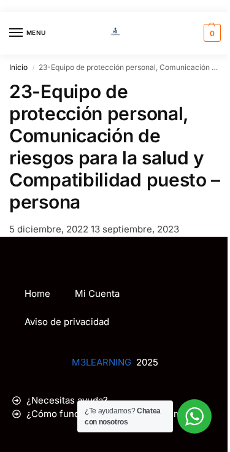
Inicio (18, 67)
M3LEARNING (101, 362)
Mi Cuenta (97, 293)
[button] (211, 33)
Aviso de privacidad (67, 322)
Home (37, 293)
